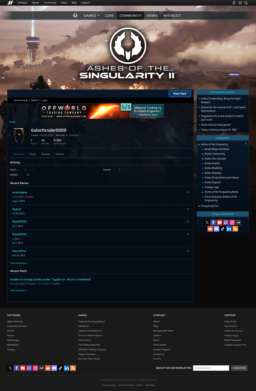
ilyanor (16, 209)
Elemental (83, 326)
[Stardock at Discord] (216, 229)
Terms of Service (126, 385)
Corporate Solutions (17, 326)
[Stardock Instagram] (232, 222)
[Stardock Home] (10, 3)
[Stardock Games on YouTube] (219, 222)
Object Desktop (15, 321)
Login (45, 100)
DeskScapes (13, 340)
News (64, 2)
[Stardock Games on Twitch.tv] (226, 222)
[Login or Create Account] (234, 3)
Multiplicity (13, 345)
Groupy (11, 349)
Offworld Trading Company (92, 349)
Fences (10, 335)
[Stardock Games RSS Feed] (235, 229)
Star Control (84, 340)
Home (12, 121)
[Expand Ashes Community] (202, 154)
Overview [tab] (18, 154)
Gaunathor (19, 251)
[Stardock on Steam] (238, 222)
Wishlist (172, 15)
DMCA (140, 385)
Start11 (10, 331)
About (156, 321)
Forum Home (21, 100)
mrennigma (19, 192)
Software (22, 2)
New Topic (180, 93)
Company (159, 315)
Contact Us (158, 354)
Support (85, 2)
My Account (230, 326)
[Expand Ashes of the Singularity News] (202, 192)
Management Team (163, 331)
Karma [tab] (60, 154)
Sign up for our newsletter (173, 368)
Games (35, 2)
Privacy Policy (109, 385)
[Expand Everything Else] (199, 206)
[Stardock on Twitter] (207, 222)
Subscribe (239, 368)
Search (34, 100)
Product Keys (231, 335)
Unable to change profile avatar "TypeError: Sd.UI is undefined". (51, 279)
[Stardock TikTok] (223, 229)
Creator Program (161, 349)
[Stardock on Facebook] (213, 222)
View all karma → (19, 263)
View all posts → (19, 290)
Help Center (230, 321)
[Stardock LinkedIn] (229, 229)
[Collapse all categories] (246, 143)
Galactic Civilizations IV (90, 331)
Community (50, 2)
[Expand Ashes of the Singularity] (199, 144)
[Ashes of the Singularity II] (128, 53)
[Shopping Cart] (240, 3)
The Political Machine (89, 345)
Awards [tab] (45, 154)
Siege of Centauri (87, 354)
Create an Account (233, 331)
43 (27, 175)
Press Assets (159, 345)
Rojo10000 (19, 221)
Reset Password (232, 340)
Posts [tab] (33, 154)
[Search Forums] (246, 3)
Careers (157, 335)
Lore (109, 15)
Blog (74, 2)
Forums (157, 359)
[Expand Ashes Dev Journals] (202, 159)
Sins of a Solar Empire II (90, 335)
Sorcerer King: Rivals (89, 359)
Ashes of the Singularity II (91, 321)
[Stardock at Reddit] (210, 229)
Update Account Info (235, 345)
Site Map (149, 385)
